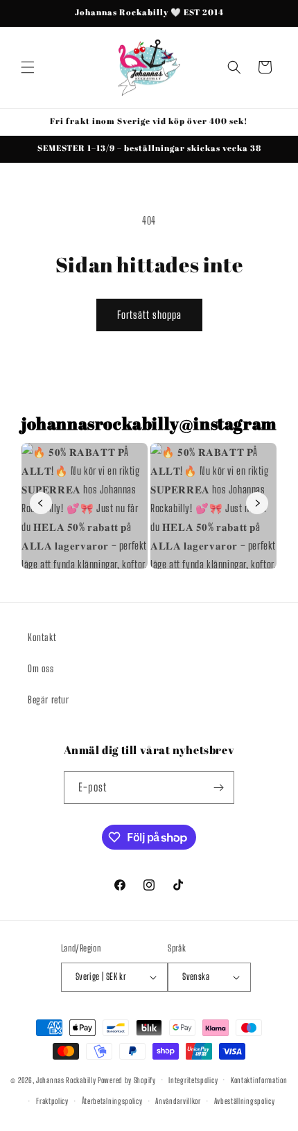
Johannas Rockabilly (66, 1079)
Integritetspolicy (193, 1080)
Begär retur (48, 699)
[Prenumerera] (218, 787)
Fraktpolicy (52, 1100)
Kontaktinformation (259, 1080)
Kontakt (42, 637)
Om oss (41, 668)
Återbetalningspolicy (112, 1100)
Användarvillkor (178, 1100)
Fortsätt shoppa (149, 314)
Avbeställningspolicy (244, 1100)
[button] (27, 67)
